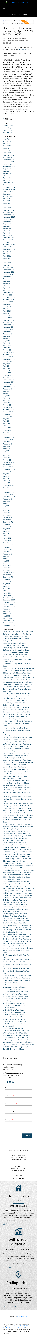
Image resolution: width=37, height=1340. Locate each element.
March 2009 (7, 618)
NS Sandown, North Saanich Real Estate (17, 824)
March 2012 (7, 538)
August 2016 (7, 416)
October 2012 (8, 522)
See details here (25, 49)
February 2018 (8, 375)
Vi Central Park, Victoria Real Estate (15, 992)
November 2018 (8, 354)
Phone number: (10, 1112)
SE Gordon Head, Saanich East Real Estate (18, 863)
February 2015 (8, 458)
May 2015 (6, 451)
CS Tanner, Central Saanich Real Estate (17, 680)
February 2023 (8, 238)
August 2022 (7, 251)
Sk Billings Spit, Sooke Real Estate (15, 900)
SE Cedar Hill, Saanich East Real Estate (16, 856)
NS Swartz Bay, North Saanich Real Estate (18, 827)
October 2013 (8, 494)
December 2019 (8, 325)
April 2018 (6, 370)
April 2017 (6, 398)
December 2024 (9, 187)
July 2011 (6, 556)
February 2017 (8, 403)
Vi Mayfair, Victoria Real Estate (13, 1017)
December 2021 (8, 270)
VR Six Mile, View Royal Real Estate (15, 1037)
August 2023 (7, 224)
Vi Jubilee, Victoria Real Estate (13, 1014)
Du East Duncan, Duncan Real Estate (16, 693)
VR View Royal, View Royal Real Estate (16, 1040)
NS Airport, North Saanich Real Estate (16, 806)
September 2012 (9, 524)
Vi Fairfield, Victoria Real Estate (14, 1003)
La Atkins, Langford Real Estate (14, 735)
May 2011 (6, 561)
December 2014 (8, 462)
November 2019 (8, 327)
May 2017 (6, 396)
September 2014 (9, 469)
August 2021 (7, 279)
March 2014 (7, 483)
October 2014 (8, 467)
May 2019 (6, 341)
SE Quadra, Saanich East (11, 879)
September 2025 (9, 166)
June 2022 (7, 256)
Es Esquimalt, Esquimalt (11, 705)
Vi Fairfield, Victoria (9, 1001)
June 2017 (6, 393)
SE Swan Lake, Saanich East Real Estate (17, 886)
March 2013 (7, 510)
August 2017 (7, 389)
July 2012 (6, 529)
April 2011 (6, 563)
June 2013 (6, 504)
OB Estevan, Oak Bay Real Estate (15, 829)
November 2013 (8, 492)
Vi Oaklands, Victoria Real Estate (14, 1019)
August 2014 (7, 471)
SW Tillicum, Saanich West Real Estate (16, 969)
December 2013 (8, 490)
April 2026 (6, 150)
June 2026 (7, 146)
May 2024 (6, 203)
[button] (4, 1082)
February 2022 (8, 265)
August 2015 (7, 444)
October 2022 (8, 247)
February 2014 (8, 485)
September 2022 (9, 249)
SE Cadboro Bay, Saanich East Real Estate (18, 852)
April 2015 (6, 453)
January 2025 (8, 185)
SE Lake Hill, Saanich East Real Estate (16, 868)
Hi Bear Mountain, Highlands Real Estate (17, 721)
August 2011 (7, 554)
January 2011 (7, 570)
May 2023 (6, 231)
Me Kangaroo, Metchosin (12, 778)
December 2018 (8, 352)
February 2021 (8, 293)
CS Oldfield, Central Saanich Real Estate (17, 675)
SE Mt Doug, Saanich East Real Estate (16, 875)
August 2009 (7, 609)
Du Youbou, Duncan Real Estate (14, 703)
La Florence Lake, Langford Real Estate (17, 744)
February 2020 (8, 320)
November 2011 (8, 547)
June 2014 (6, 476)
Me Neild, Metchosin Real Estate (14, 785)
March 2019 (7, 345)
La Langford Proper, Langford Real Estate (18, 762)
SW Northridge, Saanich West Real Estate (18, 948)
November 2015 (8, 437)
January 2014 (7, 487)
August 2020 (7, 306)
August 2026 (7, 141)
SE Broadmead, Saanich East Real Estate (17, 849)
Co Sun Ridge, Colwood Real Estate (15, 652)
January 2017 (7, 405)
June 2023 (7, 228)
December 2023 (9, 215)
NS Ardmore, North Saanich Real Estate (17, 808)
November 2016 (8, 409)
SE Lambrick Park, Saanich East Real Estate (18, 870)
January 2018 (8, 377)
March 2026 (7, 153)
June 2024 (7, 201)
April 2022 (6, 260)
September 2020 (9, 304)
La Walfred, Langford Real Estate (15, 774)
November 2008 (9, 625)
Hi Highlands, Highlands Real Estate (15, 728)
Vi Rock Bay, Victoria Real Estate (14, 1021)
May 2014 (6, 478)
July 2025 (6, 171)
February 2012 (8, 540)
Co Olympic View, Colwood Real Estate (16, 645)
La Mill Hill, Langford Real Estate (14, 767)
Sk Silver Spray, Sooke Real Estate (15, 914)
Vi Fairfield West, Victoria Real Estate (16, 998)
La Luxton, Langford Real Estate (14, 765)
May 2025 (6, 176)
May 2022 (6, 258)
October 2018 (8, 357)
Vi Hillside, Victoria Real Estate (13, 1010)
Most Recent (7, 139)
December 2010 (8, 572)
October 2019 (8, 329)
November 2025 (9, 162)
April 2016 (6, 426)
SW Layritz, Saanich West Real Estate (16, 943)
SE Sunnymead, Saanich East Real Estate (17, 884)
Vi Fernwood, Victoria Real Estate (14, 1005)
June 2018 (6, 366)
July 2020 (6, 309)
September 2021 (9, 276)
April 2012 (6, 536)
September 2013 (9, 497)
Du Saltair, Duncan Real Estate (14, 698)
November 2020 (9, 299)
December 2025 (9, 160)
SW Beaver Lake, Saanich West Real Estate (18, 925)
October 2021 (8, 274)
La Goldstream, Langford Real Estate (16, 748)
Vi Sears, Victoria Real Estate (13, 1028)
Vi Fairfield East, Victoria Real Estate (15, 996)
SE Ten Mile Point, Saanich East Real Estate (18, 888)
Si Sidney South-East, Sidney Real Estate (17, 895)
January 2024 (8, 212)
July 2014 (6, 474)
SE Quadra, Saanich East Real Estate (16, 882)
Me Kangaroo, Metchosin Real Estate (16, 781)
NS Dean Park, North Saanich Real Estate (17, 813)
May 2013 (6, 506)
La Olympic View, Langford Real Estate (16, 769)
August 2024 (7, 196)
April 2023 (6, 233)
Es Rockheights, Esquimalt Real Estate (16, 716)
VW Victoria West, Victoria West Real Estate (18, 1044)
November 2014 (8, 465)
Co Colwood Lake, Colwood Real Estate (17, 634)
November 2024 (9, 189)
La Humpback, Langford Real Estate (16, 755)
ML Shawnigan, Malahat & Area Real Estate (18, 804)
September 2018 (9, 359)
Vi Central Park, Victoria (11, 989)
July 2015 (6, 446)
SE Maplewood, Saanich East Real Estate (17, 872)
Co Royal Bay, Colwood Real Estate (15, 648)
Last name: (9, 1096)
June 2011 (6, 559)
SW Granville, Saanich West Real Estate (17, 939)
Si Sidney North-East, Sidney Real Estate (17, 891)
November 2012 (8, 520)
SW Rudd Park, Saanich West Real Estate (18, 962)
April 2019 (6, 343)
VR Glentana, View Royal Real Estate (16, 1031)
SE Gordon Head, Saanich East (14, 861)
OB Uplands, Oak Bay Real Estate (15, 838)
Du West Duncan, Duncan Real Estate (16, 700)
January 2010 (8, 598)
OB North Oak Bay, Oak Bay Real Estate (17, 833)
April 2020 (6, 315)
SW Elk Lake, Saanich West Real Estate (17, 927)
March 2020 (7, 318)
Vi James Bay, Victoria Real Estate (14, 1012)
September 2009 (9, 607)
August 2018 (7, 361)
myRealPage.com (22, 1316)
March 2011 (7, 565)
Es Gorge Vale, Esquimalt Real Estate (16, 709)
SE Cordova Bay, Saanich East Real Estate (17, 859)
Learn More (8, 1224)
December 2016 (8, 407)
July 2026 (6, 144)
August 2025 (7, 169)
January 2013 (7, 515)
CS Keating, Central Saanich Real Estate (17, 673)
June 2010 (6, 586)
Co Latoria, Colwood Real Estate (14, 643)
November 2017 (8, 382)
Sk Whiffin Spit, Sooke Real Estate (15, 923)
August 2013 (7, 499)
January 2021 (7, 295)
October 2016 (8, 412)
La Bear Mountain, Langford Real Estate (17, 739)
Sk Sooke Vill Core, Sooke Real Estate (16, 918)
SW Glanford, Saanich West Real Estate (17, 934)
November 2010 (8, 575)
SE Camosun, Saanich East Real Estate (16, 854)
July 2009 (6, 611)
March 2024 (7, 208)
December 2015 (8, 435)
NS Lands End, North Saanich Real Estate (17, 817)
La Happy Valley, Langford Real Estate (16, 753)
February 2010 (8, 595)
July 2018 (6, 364)
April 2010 (6, 591)
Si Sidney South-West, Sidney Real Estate (17, 898)
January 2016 (7, 432)
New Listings (7, 128)
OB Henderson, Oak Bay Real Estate (16, 831)
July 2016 (6, 419)
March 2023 (7, 235)
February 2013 (8, 513)
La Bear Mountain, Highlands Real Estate (17, 737)
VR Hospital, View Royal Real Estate (15, 1033)
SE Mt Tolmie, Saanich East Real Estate (17, 877)
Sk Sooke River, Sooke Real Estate (15, 916)
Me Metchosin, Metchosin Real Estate (16, 783)
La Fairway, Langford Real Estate (14, 742)
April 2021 (6, 288)
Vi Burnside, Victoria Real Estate (18, 40)
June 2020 (7, 311)
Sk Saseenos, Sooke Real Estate (14, 911)
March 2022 (7, 263)
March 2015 (7, 455)
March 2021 (7, 290)
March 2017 (7, 400)
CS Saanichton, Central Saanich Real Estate (18, 677)
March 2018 (7, 373)
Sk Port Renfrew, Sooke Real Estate (16, 909)
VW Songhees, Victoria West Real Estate (17, 1042)
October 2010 (8, 577)
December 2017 (8, 380)
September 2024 (9, 194)
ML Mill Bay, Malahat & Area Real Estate (17, 797)
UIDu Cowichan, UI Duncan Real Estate (17, 976)
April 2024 (6, 205)
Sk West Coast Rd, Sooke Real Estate (16, 920)
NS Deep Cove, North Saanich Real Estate (18, 815)
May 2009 (6, 616)
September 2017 (9, 387)
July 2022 (6, 254)
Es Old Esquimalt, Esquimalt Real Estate (17, 714)
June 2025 (7, 173)
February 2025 (8, 182)
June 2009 (7, 614)
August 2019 (7, 334)
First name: (9, 1088)
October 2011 (7, 549)
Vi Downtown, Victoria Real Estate (15, 994)
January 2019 (7, 350)
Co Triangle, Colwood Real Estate (15, 654)
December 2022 (9, 242)
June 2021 (6, 283)
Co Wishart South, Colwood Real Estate (17, 659)
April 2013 (6, 508)
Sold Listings (7, 132)
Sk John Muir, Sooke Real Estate (14, 907)
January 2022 (8, 267)
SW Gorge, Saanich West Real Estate (16, 937)
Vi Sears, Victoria (8, 1026)
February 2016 (8, 430)
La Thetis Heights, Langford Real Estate (17, 771)
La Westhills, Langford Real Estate (15, 776)
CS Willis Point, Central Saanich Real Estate (18, 684)
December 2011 (8, 545)
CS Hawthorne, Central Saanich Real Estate (18, 668)
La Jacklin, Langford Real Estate (14, 758)
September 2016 (9, 414)
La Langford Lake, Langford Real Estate (17, 760)
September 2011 (9, 552)
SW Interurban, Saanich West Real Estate (18, 941)
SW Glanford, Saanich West (13, 932)
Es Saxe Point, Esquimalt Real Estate (16, 719)
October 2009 (8, 604)
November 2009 (9, 602)
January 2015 (7, 460)
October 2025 (8, 164)
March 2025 (7, 180)
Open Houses (8, 130)
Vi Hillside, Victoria (9, 1008)
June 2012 (6, 531)
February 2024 (8, 210)
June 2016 (6, 421)
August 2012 (7, 526)
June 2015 (6, 449)
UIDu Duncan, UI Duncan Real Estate (16, 978)
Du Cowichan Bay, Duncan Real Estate (17, 687)
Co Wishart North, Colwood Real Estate (17, 657)
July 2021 (6, 281)
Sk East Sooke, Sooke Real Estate (15, 904)
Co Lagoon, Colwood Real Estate (14, 641)
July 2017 (6, 391)
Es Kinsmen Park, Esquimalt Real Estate (17, 712)
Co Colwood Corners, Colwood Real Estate (18, 632)
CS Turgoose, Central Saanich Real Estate (18, 682)
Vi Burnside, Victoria (10, 985)
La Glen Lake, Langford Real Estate (15, 746)
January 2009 (8, 623)
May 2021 (6, 286)
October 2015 (8, 439)
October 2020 (8, 302)
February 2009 (8, 620)
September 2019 (9, 331)
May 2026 (6, 148)
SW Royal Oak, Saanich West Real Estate (17, 959)
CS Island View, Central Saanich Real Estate (18, 671)
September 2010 (9, 579)
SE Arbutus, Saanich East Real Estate (16, 845)
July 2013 (6, 501)
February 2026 (8, 155)
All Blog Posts (8, 126)
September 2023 (9, 221)
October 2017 (8, 384)
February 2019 (8, 348)
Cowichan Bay (8, 661)
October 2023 (8, 219)
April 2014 (6, 481)
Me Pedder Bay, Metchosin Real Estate (17, 788)
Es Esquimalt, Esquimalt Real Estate (16, 707)
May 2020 (6, 313)
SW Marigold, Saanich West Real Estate (17, 946)
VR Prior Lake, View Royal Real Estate (16, 1035)
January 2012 (7, 542)
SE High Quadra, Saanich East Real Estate (18, 865)
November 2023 (9, 217)
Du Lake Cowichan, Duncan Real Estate (17, 696)
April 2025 (6, 178)
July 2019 (6, 336)
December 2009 (9, 600)
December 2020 (9, 297)
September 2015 (9, 442)
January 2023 (8, 240)
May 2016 (6, 423)
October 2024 (8, 192)
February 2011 (8, 568)
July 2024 (6, 199)
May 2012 (6, 533)
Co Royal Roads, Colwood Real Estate (16, 650)
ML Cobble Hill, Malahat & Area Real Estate (18, 790)
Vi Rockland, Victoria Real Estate (14, 1024)
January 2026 (8, 157)
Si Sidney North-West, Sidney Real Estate (17, 893)
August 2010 (7, 581)
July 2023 (6, 226)
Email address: (10, 1104)
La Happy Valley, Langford (12, 751)
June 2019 (6, 338)
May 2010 (6, 588)
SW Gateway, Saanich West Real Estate (17, 930)
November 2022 (9, 244)
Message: (8, 1120)
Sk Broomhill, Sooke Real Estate (14, 902)
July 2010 (6, 584)
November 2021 (8, 272)
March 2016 (7, 428)
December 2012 (8, 517)
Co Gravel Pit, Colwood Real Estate (15, 636)
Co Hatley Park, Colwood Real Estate (16, 638)
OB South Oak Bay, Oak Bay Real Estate (17, 836)
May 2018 (6, 368)
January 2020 (8, 322)
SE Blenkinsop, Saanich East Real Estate (17, 847)
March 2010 (7, 593)
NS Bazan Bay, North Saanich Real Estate (17, 810)
